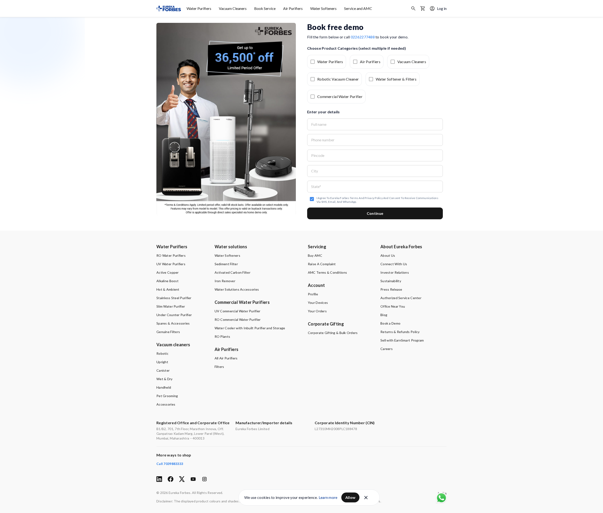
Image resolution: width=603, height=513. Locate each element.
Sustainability (390, 281)
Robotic (162, 353)
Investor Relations (394, 272)
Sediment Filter (226, 264)
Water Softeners (323, 8)
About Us (387, 255)
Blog (383, 315)
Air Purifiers (293, 8)
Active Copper (167, 272)
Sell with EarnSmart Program (402, 340)
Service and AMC (358, 8)
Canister (163, 370)
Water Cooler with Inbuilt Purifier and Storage (250, 328)
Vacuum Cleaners (233, 8)
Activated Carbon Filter (232, 272)
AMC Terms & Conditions (327, 272)
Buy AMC (315, 255)
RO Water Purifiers (171, 255)
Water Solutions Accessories (237, 289)
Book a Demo (390, 323)
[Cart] (423, 8)
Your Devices (318, 303)
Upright (162, 362)
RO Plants (222, 336)
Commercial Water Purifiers (242, 302)
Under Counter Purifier (174, 315)
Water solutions (231, 246)
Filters (219, 367)
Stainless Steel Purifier (173, 298)
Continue (375, 213)
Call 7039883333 (169, 464)
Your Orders (317, 311)
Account (316, 285)
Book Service (265, 8)
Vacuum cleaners (173, 344)
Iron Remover (225, 281)
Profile (313, 294)
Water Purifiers (199, 8)
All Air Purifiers (226, 358)
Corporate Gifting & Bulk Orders (333, 333)
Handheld (163, 387)
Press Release (391, 289)
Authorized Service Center (400, 298)
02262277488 (363, 37)
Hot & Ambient (167, 289)
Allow (350, 497)
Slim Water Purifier (170, 306)
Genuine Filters (168, 332)
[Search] (413, 8)
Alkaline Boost (167, 281)
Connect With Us (393, 264)
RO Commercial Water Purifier (238, 320)
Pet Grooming (167, 396)
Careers (386, 349)
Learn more (328, 497)
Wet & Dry (164, 379)
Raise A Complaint (322, 264)
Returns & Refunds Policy (400, 332)
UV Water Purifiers (170, 264)
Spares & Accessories (173, 323)
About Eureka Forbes (401, 246)
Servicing (317, 246)
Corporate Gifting (326, 323)
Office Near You (392, 306)
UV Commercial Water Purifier (238, 311)
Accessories (165, 404)
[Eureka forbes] (168, 8)
